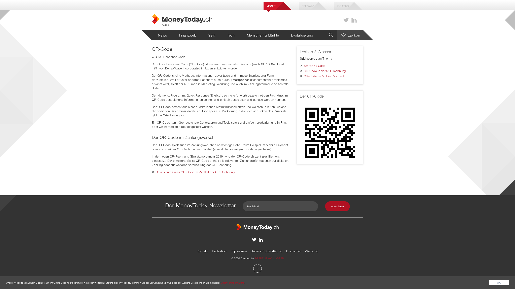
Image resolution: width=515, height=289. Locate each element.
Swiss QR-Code (314, 65)
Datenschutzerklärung (266, 251)
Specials (308, 6)
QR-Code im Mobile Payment (324, 76)
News (162, 35)
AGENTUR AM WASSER (269, 258)
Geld (211, 35)
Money (271, 6)
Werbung (311, 251)
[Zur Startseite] (257, 226)
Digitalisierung (302, 35)
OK (499, 282)
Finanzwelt (187, 35)
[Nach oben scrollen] (257, 268)
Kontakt (202, 251)
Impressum (239, 251)
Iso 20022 (343, 6)
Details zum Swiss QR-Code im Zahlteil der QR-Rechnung (195, 172)
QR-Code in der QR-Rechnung (325, 71)
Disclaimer (293, 251)
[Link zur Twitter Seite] (346, 20)
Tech (231, 35)
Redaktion (219, 251)
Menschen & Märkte (263, 35)
